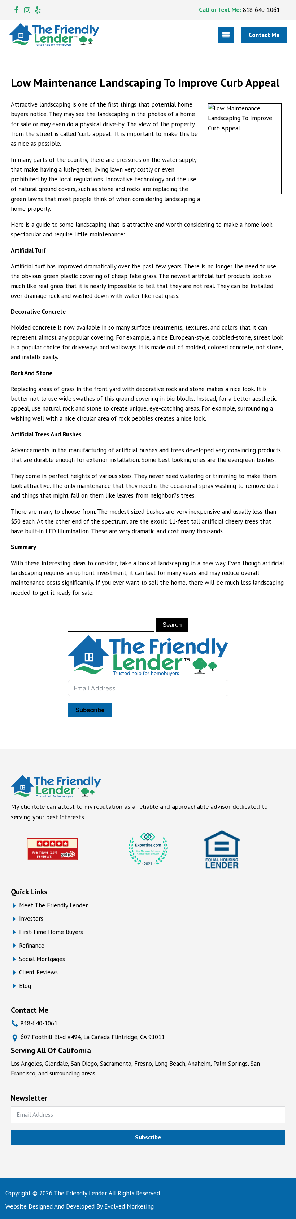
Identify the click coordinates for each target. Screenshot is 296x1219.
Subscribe (89, 710)
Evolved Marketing (129, 1206)
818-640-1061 (261, 10)
